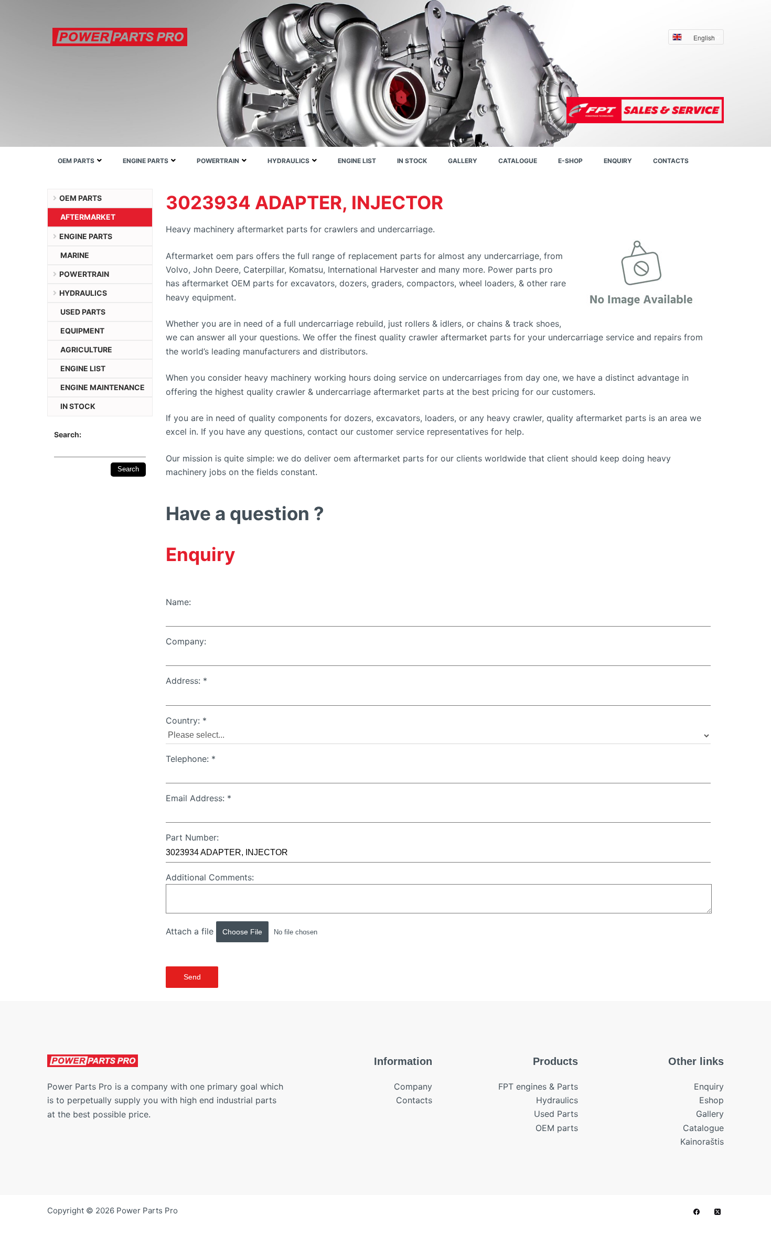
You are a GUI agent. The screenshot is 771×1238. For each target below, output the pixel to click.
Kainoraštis (702, 1141)
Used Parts (556, 1113)
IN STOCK (412, 161)
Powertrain (218, 161)
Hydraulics (288, 161)
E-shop (570, 161)
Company (413, 1086)
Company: (186, 641)
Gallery (462, 161)
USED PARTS (82, 311)
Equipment (82, 330)
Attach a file (191, 931)
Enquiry (618, 161)
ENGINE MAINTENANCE (102, 387)
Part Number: (192, 837)
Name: (178, 602)
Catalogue (517, 161)
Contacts (671, 161)
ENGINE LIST (357, 161)
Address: (186, 680)
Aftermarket (87, 216)
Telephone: (191, 758)
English (704, 37)
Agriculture (86, 349)
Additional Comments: (210, 877)
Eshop (711, 1100)
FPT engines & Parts (538, 1086)
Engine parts (145, 161)
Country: (186, 720)
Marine (74, 255)
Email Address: (198, 798)
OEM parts (76, 161)
